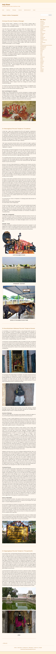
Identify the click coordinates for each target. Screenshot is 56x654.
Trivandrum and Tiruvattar (44, 26)
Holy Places (8, 10)
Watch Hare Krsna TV (27, 10)
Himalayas (42, 38)
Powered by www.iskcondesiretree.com (28, 649)
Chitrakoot (42, 68)
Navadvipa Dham (43, 46)
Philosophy (14, 10)
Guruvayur (42, 66)
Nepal (41, 31)
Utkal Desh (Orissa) (43, 39)
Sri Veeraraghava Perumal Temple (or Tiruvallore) (16, 128)
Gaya (41, 67)
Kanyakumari (42, 28)
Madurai (41, 35)
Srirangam (42, 34)
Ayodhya (41, 29)
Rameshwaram (42, 30)
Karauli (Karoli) (42, 42)
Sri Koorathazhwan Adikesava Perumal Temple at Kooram (18, 328)
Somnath (41, 71)
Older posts (4, 643)
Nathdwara (42, 61)
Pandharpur (42, 49)
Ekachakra (42, 21)
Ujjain (41, 54)
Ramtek (41, 58)
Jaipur (41, 43)
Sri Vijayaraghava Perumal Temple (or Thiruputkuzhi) (17, 551)
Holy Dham (6, 4)
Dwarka (41, 50)
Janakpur (41, 63)
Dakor (41, 53)
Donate (34, 10)
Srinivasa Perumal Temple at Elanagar (13, 21)
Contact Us (20, 10)
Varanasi (41, 25)
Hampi (41, 65)
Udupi (41, 55)
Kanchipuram (42, 22)
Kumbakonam (42, 37)
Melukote (41, 62)
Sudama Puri (42, 57)
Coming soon (25, 647)
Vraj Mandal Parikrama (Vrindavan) (46, 45)
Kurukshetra (42, 24)
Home (3, 10)
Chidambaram (42, 33)
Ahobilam (41, 70)
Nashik (41, 51)
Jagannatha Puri (43, 47)
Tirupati (41, 41)
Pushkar (41, 59)
